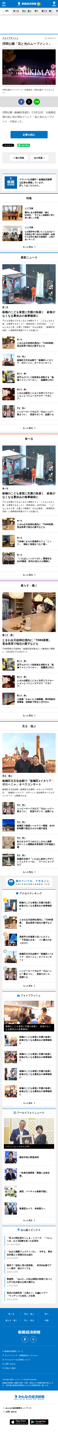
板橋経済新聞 (26, 4)
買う (36, 11)
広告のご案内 (10, 1368)
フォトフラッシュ (10, 38)
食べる (16, 11)
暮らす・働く (47, 11)
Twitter (33, 1339)
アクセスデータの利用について (17, 1360)
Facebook (25, 1339)
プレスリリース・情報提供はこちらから (21, 1355)
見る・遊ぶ (26, 11)
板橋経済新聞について (13, 1351)
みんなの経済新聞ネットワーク (29, 1397)
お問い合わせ (10, 1364)
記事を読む (29, 134)
